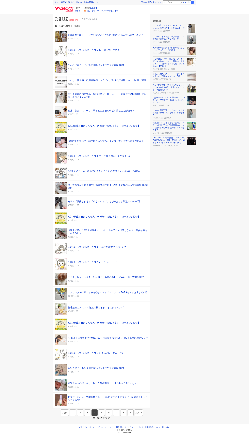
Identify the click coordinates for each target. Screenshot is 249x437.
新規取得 (93, 8)
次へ (137, 412)
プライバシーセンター (106, 427)
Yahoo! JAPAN (147, 2)
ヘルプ (158, 2)
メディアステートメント (133, 427)
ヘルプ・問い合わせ (162, 427)
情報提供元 (149, 427)
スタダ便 (186, 2)
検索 (192, 2)
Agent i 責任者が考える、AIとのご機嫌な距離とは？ (77, 2)
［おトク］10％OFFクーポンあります (102, 11)
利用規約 (119, 427)
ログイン (78, 11)
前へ (66, 412)
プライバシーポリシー (87, 427)
